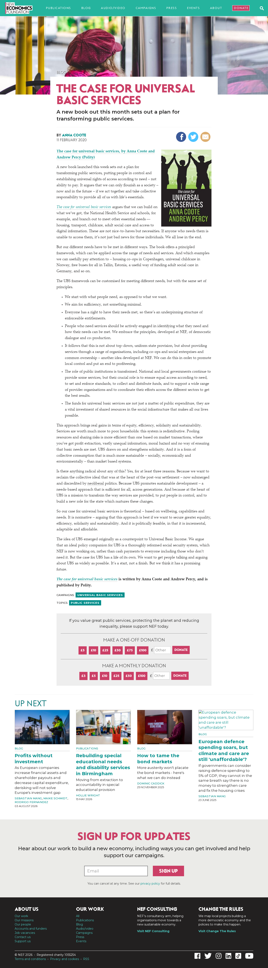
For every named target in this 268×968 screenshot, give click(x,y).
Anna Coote (74, 135)
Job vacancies (25, 933)
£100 (142, 650)
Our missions (24, 920)
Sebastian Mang (28, 798)
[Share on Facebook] (181, 137)
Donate (241, 8)
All (77, 916)
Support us (23, 941)
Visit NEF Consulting (153, 931)
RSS (86, 959)
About (216, 8)
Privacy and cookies (64, 959)
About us (27, 909)
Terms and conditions (30, 959)
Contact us (23, 937)
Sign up (168, 871)
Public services (85, 602)
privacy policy (150, 883)
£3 (83, 676)
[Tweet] (193, 137)
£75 (130, 650)
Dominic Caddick (150, 783)
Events (193, 8)
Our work (21, 916)
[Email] (205, 137)
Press (171, 8)
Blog (86, 8)
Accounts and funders (31, 928)
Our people (23, 924)
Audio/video (113, 8)
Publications (58, 8)
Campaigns (146, 8)
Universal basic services (100, 595)
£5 (83, 650)
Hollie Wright (88, 795)
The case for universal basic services (84, 207)
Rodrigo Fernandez (31, 802)
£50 (118, 650)
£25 (105, 650)
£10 (93, 650)
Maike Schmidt (55, 798)
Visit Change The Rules (217, 931)
